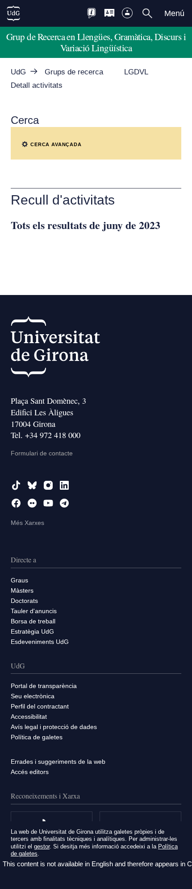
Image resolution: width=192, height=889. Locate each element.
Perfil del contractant (40, 706)
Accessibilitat (29, 716)
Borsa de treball (33, 621)
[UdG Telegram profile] (64, 503)
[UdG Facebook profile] (16, 503)
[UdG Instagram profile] (48, 485)
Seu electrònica (32, 696)
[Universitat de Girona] (55, 348)
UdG (18, 72)
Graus (19, 580)
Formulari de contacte (42, 453)
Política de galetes (37, 737)
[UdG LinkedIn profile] (64, 485)
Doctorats (24, 600)
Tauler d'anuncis (34, 611)
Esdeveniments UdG (40, 641)
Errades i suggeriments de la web (58, 761)
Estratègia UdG (32, 631)
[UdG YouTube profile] (48, 503)
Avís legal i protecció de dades (54, 726)
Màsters (22, 590)
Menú (174, 13)
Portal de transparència (44, 685)
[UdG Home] (13, 13)
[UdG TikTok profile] (16, 485)
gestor (42, 846)
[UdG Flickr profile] (32, 503)
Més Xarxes (27, 522)
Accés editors (30, 771)
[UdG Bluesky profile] (32, 485)
